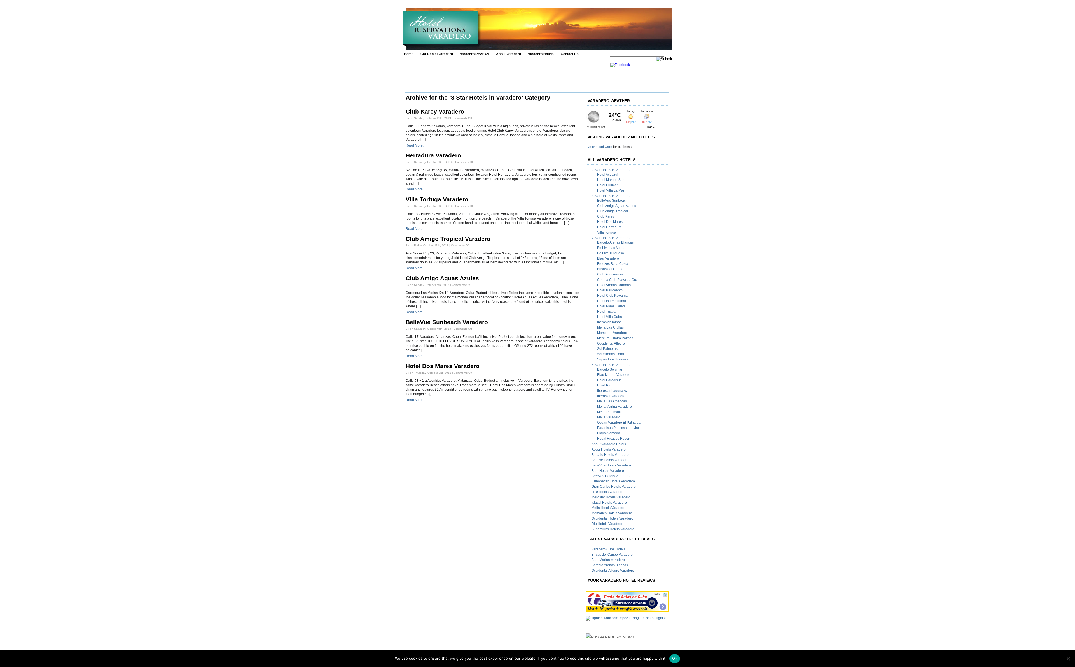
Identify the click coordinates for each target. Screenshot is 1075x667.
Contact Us (570, 54)
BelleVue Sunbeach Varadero (447, 322)
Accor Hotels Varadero (609, 449)
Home (408, 54)
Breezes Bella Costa (612, 264)
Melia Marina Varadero (614, 407)
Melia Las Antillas (610, 327)
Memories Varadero (612, 333)
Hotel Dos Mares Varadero (443, 366)
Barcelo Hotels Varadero (610, 455)
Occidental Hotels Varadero (612, 518)
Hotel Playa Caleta (611, 306)
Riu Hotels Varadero (607, 524)
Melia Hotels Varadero (608, 508)
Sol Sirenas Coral (610, 354)
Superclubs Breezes (612, 359)
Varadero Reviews (474, 54)
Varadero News (617, 637)
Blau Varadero (608, 258)
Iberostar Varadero (611, 396)
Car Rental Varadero (436, 54)
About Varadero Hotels (609, 444)
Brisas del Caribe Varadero (612, 555)
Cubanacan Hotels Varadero (613, 481)
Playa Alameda (608, 433)
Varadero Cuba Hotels (608, 549)
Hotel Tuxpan (607, 312)
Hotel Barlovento (610, 290)
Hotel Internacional (611, 301)
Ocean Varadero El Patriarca (619, 423)
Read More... (415, 145)
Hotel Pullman (608, 185)
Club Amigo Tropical (612, 211)
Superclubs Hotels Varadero (613, 529)
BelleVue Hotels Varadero (611, 465)
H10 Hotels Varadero (607, 492)
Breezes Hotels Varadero (611, 476)
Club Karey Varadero (435, 111)
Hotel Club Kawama (612, 296)
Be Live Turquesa (610, 253)
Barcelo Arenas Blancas (615, 242)
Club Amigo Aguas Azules (442, 278)
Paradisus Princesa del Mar (618, 428)
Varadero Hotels (541, 54)
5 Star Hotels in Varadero (611, 365)
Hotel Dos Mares (610, 222)
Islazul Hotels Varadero (609, 503)
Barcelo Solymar (609, 369)
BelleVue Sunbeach (612, 200)
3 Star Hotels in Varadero (611, 196)
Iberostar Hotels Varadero (611, 497)
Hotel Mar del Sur (610, 180)
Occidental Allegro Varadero (613, 570)
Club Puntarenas (610, 274)
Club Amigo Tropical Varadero (448, 238)
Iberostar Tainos (609, 322)
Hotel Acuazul (607, 174)
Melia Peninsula (609, 412)
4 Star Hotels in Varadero (611, 238)
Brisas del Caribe (610, 269)
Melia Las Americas (612, 401)
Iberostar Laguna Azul (613, 391)
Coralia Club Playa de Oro (617, 280)
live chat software (599, 147)
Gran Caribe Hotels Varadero (614, 487)
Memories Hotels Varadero (612, 513)
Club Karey (605, 216)
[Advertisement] (506, 75)
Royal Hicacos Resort (613, 438)
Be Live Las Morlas (611, 248)
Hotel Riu (604, 385)
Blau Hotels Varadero (608, 471)
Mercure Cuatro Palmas (615, 338)
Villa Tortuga (606, 232)
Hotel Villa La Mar (610, 190)
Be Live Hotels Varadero (610, 460)
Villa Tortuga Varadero (437, 199)
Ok (674, 658)
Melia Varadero (608, 417)
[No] (1068, 658)
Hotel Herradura (609, 227)
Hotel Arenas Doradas (614, 285)
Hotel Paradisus (609, 380)
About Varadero (508, 54)
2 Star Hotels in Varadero (611, 170)
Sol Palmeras (607, 349)
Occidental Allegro (611, 343)
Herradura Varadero (433, 155)
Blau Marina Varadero (613, 375)
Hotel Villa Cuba (609, 317)
